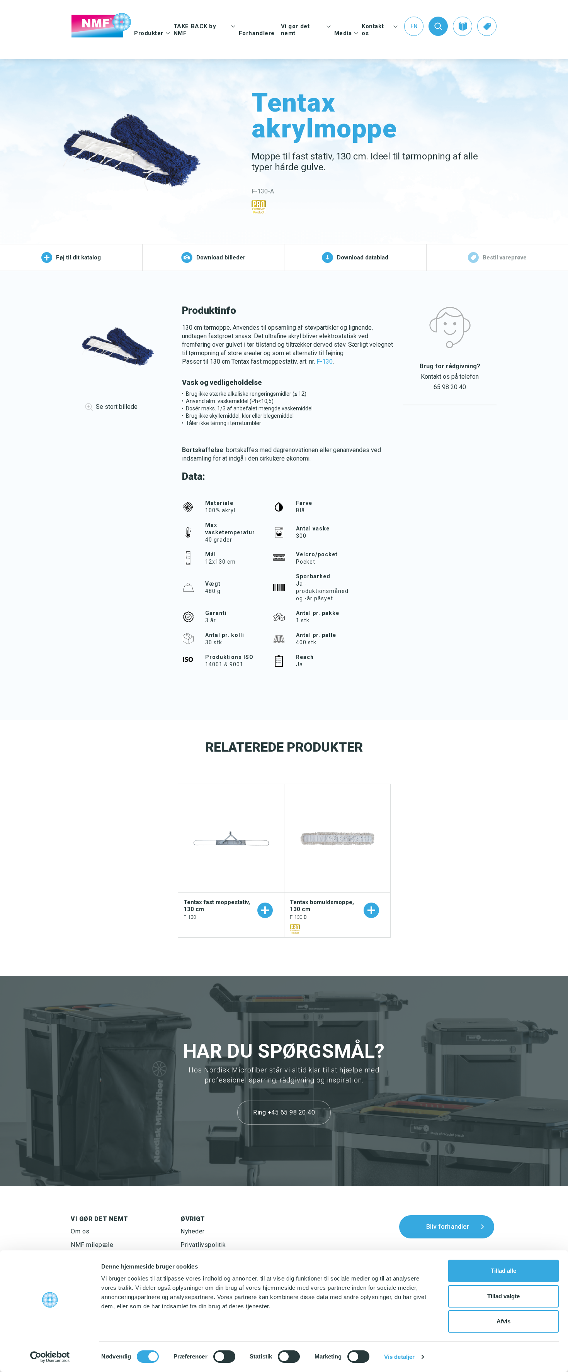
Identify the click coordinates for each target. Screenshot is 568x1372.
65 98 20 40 (450, 387)
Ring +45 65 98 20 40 (284, 1112)
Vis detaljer (399, 1356)
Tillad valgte (503, 1296)
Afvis (503, 1321)
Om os (80, 1231)
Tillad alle (503, 1270)
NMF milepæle (92, 1244)
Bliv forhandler (447, 1226)
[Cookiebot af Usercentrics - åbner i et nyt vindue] (50, 1357)
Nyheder (192, 1231)
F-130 (324, 361)
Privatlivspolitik (203, 1244)
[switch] (224, 1356)
